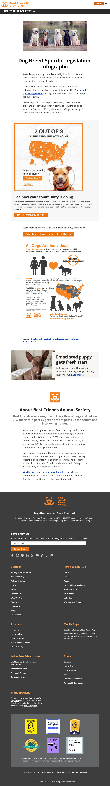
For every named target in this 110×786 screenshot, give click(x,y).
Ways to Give (16, 593)
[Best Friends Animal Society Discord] (52, 556)
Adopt (14, 589)
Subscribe (19, 549)
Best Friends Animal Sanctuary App (79, 630)
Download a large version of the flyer (47, 234)
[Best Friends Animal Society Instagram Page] (18, 556)
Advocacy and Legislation (66, 339)
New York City (17, 638)
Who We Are (16, 598)
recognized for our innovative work (37, 761)
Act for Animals (18, 581)
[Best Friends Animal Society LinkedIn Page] (28, 556)
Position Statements (73, 678)
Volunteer (68, 598)
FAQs (66, 674)
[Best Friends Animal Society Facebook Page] (13, 556)
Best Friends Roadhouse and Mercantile (23, 663)
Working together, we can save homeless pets (47, 472)
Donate (99, 3)
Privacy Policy (62, 772)
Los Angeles (16, 634)
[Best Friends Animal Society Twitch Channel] (47, 556)
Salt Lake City (17, 646)
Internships (69, 666)
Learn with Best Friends (74, 585)
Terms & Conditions (79, 772)
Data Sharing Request (45, 772)
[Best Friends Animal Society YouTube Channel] (37, 556)
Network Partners (19, 673)
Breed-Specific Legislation (42, 339)
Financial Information (74, 683)
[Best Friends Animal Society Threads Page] (33, 556)
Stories (14, 585)
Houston (15, 630)
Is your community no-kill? (30, 214)
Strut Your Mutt (18, 677)
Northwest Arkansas (20, 642)
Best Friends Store (19, 668)
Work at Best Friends (73, 602)
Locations (15, 606)
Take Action (69, 593)
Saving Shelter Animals (21, 572)
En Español (16, 614)
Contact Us (28, 772)
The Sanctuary (17, 577)
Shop (13, 610)
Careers (67, 662)
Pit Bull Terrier (29, 341)
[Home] (15, 4)
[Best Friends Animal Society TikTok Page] (42, 556)
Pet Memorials (70, 589)
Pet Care (15, 602)
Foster (67, 581)
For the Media (70, 670)
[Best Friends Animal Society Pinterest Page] (23, 556)
